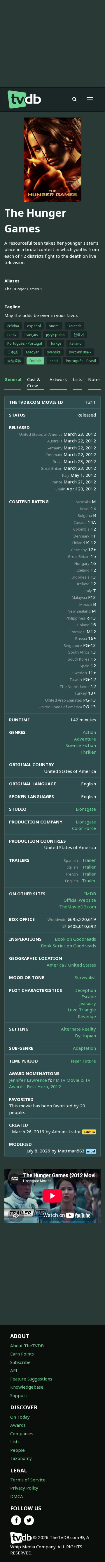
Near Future (83, 1061)
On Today (20, 1417)
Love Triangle (82, 1010)
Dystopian (85, 1035)
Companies (21, 1433)
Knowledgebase (26, 1387)
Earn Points (22, 1354)
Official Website (80, 900)
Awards (18, 1425)
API (13, 1370)
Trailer (89, 860)
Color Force (84, 828)
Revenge (87, 1016)
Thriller (88, 752)
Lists (15, 1441)
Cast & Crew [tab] (33, 382)
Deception (85, 990)
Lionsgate (86, 809)
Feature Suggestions (31, 1379)
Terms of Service (28, 1480)
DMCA (16, 1496)
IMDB (90, 893)
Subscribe (20, 1362)
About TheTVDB (27, 1345)
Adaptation (84, 1048)
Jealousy (87, 1003)
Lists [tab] (77, 379)
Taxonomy (21, 1458)
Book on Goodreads (75, 939)
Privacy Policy (24, 1488)
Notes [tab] (94, 379)
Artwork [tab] (58, 379)
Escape (88, 996)
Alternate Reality (78, 1029)
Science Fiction (81, 745)
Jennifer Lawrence (28, 1080)
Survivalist (85, 977)
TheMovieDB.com (77, 907)
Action (89, 732)
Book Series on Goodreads (68, 946)
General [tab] (12, 379)
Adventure (85, 739)
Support (18, 1395)
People (17, 1450)
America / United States (71, 965)
